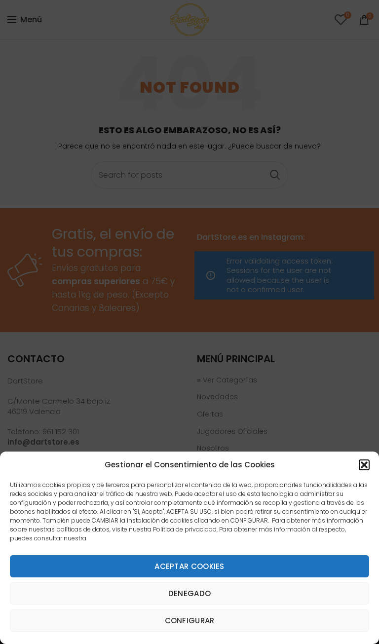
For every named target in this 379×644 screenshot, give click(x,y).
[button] (364, 465)
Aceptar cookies (189, 566)
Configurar (190, 620)
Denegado (189, 593)
